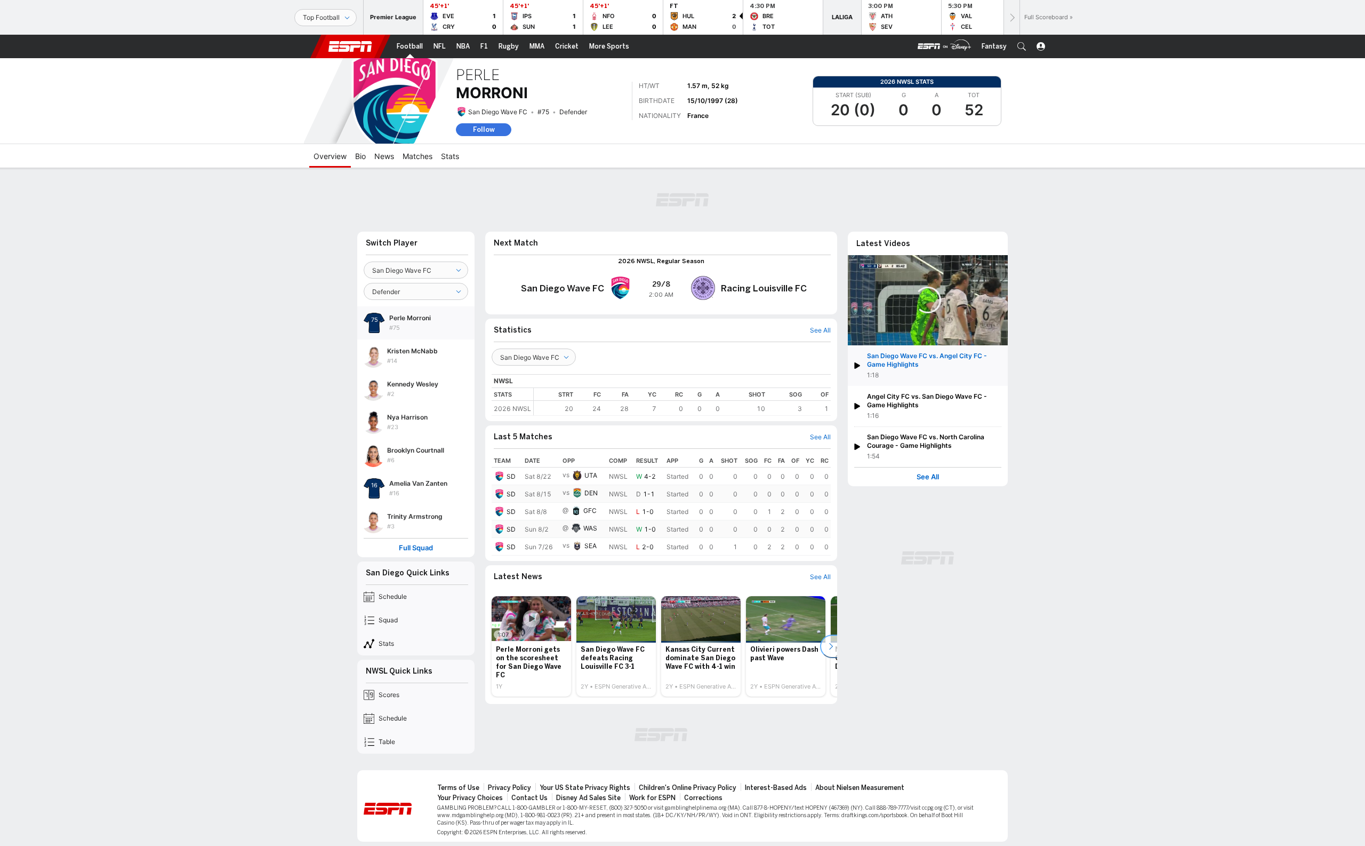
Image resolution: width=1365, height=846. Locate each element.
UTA (590, 475)
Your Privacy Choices (470, 798)
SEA (590, 546)
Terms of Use (458, 788)
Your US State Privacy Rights (585, 788)
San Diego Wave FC (497, 112)
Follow (484, 129)
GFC (590, 511)
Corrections (703, 798)
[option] (531, 646)
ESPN (350, 46)
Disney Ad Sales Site (588, 798)
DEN (591, 493)
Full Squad (416, 548)
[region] (682, 402)
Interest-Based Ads (776, 788)
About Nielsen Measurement (859, 788)
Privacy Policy (509, 788)
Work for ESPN (652, 798)
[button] (1021, 46)
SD (511, 476)
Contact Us (529, 798)
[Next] (1011, 17)
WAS (590, 528)
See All (928, 477)
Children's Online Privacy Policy (687, 788)
